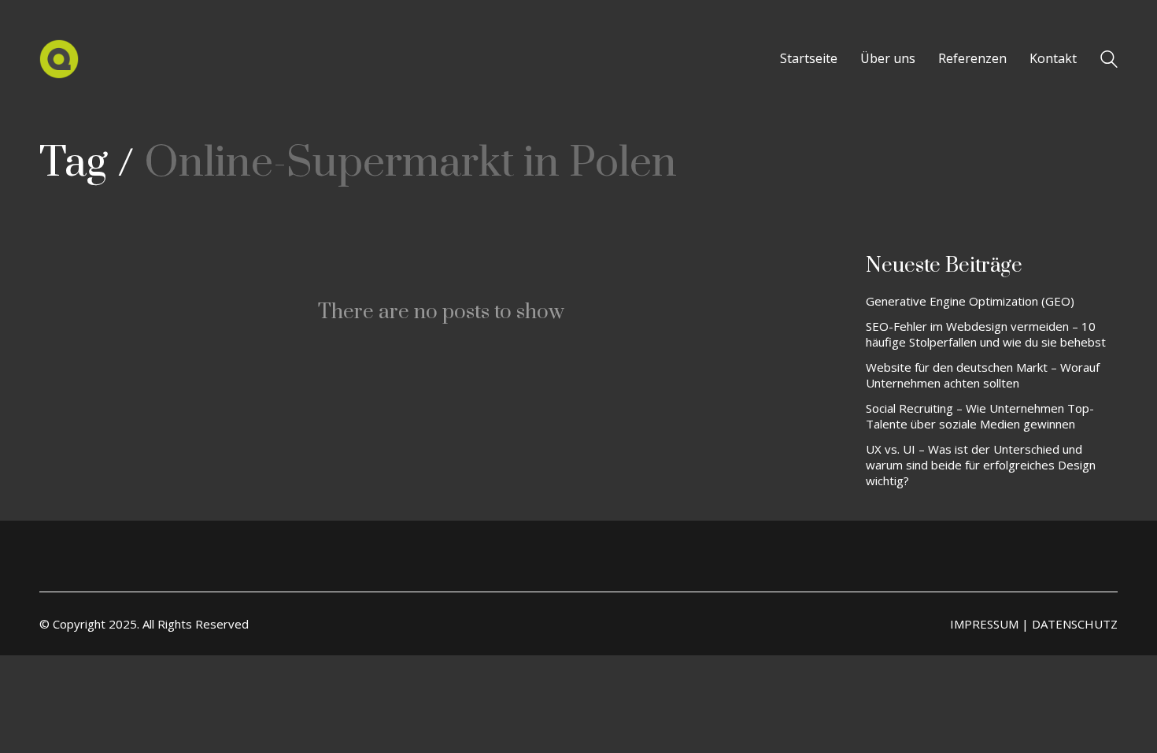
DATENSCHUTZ (1075, 624)
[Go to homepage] (59, 59)
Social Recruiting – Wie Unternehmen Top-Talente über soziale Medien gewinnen (980, 416)
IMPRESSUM (984, 624)
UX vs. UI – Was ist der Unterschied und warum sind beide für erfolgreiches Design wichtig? (981, 464)
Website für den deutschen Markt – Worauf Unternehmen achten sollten (983, 375)
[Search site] (1109, 60)
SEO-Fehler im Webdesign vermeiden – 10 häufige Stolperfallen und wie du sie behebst (986, 334)
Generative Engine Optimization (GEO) (970, 301)
